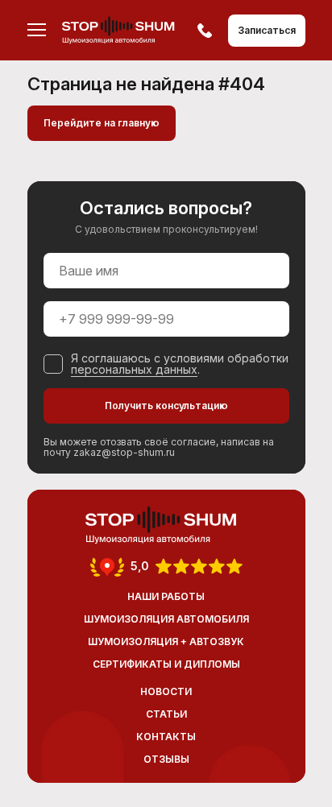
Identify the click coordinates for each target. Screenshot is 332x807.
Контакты (166, 736)
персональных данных (134, 369)
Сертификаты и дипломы (166, 664)
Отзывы (166, 759)
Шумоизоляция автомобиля (166, 619)
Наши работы (166, 596)
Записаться (267, 30)
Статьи (166, 714)
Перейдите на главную (102, 123)
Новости (166, 691)
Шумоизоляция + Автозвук (166, 641)
